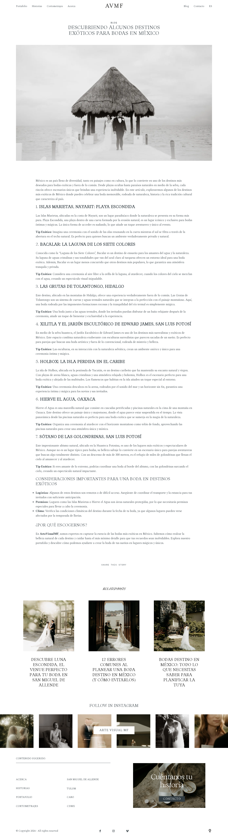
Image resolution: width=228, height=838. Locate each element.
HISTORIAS (23, 788)
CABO (70, 797)
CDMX (71, 806)
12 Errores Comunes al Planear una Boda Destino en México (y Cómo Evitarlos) (114, 644)
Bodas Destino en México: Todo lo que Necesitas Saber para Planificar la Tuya (179, 644)
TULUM (71, 788)
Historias (37, 6)
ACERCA (21, 779)
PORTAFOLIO (24, 797)
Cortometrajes (55, 6)
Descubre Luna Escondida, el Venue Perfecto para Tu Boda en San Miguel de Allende (48, 644)
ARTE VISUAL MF (114, 730)
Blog (186, 6)
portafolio (42, 543)
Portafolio (21, 6)
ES (210, 6)
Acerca (71, 6)
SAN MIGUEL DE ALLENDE (83, 779)
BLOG (114, 22)
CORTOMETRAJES (27, 806)
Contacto (199, 6)
